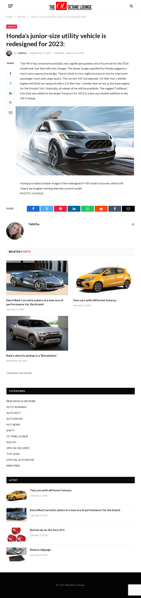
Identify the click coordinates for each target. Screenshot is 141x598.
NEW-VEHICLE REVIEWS (21, 401)
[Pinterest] (10, 103)
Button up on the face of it (47, 529)
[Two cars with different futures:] (104, 278)
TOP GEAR (12, 453)
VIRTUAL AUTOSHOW (20, 459)
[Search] (131, 6)
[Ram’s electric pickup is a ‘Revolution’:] (37, 333)
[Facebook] (10, 73)
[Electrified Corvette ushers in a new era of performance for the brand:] (37, 278)
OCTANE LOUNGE (17, 436)
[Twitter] (10, 83)
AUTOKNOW (14, 418)
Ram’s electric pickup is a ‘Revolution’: (31, 355)
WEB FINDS (13, 465)
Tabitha (21, 53)
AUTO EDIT (13, 412)
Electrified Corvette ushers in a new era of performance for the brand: (34, 302)
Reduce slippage (40, 549)
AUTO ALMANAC (16, 407)
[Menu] (10, 6)
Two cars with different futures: (95, 300)
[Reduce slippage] (16, 554)
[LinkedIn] (10, 93)
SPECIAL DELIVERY (18, 448)
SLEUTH (12, 26)
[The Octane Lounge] (70, 6)
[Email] (10, 112)
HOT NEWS (13, 424)
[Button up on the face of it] (16, 535)
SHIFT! (10, 430)
